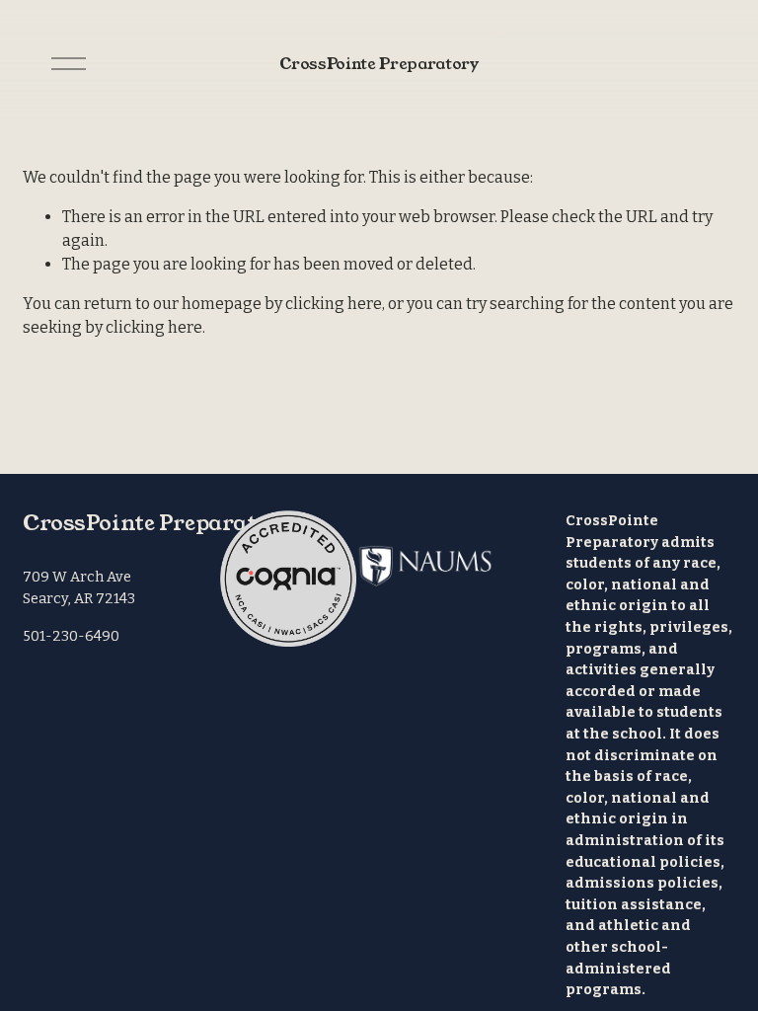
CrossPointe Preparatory (379, 63)
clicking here (333, 303)
